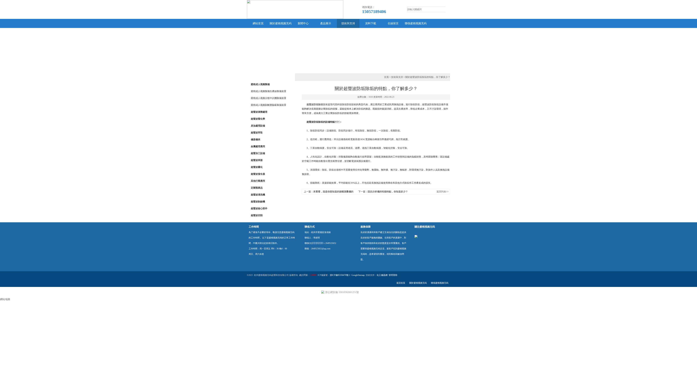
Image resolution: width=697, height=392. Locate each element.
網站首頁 (258, 23)
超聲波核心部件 (259, 208)
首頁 (386, 77)
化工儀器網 (382, 275)
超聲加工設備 (258, 153)
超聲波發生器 (258, 174)
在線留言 (393, 23)
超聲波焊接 (257, 160)
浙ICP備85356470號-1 (340, 275)
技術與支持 (348, 23)
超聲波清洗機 (258, 194)
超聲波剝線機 (258, 201)
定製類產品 (257, 187)
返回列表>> (443, 191)
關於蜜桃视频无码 (281, 23)
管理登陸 (393, 275)
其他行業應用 (258, 180)
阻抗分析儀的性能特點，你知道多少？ (388, 191)
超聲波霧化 (257, 167)
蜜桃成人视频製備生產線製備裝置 (268, 91)
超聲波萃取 (257, 132)
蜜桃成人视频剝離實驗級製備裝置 (268, 105)
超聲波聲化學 (258, 118)
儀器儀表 (255, 139)
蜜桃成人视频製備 (260, 84)
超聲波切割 (257, 215)
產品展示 (325, 23)
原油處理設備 (258, 125)
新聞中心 (303, 23)
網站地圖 (5, 299)
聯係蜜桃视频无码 (416, 23)
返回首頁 (400, 283)
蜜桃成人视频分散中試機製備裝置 (268, 98)
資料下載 (370, 23)
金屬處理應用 (258, 146)
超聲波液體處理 (259, 112)
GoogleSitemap (358, 275)
